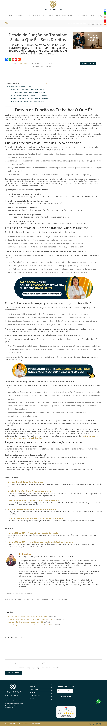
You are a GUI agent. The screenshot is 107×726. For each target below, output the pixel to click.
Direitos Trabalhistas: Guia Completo (25, 482)
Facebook (9, 599)
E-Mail (65, 599)
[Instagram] (90, 723)
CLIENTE (92, 15)
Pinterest (36, 599)
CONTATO (70, 15)
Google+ (47, 599)
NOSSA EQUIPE (37, 15)
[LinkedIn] (93, 723)
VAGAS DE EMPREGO (35, 695)
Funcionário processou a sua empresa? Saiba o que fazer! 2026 (30, 625)
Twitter (19, 599)
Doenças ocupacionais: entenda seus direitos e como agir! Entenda (31, 619)
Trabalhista (29, 593)
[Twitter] (97, 723)
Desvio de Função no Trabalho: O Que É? (20, 86)
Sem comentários (18, 593)
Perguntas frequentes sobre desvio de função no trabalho (27, 101)
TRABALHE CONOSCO (82, 15)
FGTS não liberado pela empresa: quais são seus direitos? (28, 616)
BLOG (44, 15)
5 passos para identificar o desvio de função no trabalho (29, 92)
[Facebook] (6, 59)
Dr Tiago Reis (25, 554)
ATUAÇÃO (27, 15)
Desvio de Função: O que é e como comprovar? (30, 491)
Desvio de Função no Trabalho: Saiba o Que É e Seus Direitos (38, 37)
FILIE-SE (32, 698)
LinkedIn (56, 599)
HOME (10, 15)
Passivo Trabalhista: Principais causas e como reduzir (33, 500)
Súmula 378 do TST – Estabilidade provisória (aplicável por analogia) (40, 542)
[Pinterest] (16, 59)
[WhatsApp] (9, 59)
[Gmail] (13, 59)
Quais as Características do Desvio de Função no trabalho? (27, 89)
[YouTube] (100, 723)
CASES (51, 15)
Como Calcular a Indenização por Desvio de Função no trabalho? (29, 98)
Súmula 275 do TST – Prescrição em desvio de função (33, 533)
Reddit (27, 599)
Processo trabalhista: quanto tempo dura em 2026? (26, 622)
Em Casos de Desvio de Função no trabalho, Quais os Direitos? (29, 95)
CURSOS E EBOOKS (60, 15)
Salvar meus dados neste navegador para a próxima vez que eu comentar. (34, 668)
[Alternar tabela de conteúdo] (46, 83)
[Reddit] (19, 59)
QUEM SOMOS (18, 15)
